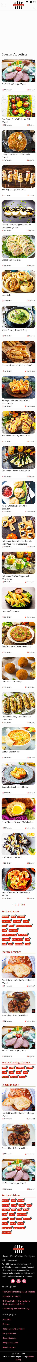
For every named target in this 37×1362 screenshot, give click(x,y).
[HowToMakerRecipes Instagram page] (34, 2)
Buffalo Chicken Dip (11, 752)
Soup (11, 944)
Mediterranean (22, 1214)
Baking (4, 1068)
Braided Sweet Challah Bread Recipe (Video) (18, 981)
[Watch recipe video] (33, 80)
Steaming (14, 1077)
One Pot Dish (23, 935)
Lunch (4, 930)
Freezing (30, 1068)
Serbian (13, 1223)
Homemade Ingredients (24, 926)
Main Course (13, 930)
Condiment (17, 921)
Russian (5, 1223)
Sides (28, 939)
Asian (13, 1200)
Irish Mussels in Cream (12, 857)
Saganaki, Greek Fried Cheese (15, 787)
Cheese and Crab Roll (11, 260)
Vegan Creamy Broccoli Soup (14, 330)
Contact (6, 1324)
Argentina (5, 1200)
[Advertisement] (18, 30)
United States (6, 1232)
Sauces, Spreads (17, 939)
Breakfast (21, 917)
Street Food (19, 944)
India (14, 1210)
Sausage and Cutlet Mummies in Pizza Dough (16, 402)
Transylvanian (7, 1228)
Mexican (5, 1219)
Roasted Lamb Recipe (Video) (15, 1015)
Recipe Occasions (10, 1342)
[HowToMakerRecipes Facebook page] (31, 2)
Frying (4, 1072)
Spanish (21, 1223)
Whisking (23, 1077)
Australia (21, 1200)
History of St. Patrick (12, 1296)
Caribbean (5, 1205)
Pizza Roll (6, 295)
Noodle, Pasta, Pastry (9, 935)
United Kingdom (19, 1228)
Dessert (26, 921)
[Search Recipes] (34, 8)
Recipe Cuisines (9, 1338)
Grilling (11, 1072)
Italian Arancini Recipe (12, 681)
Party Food (6, 939)
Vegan (28, 944)
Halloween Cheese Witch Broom (16, 470)
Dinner (4, 926)
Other (26, 1072)
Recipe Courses (9, 1333)
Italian (26, 1210)
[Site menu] (4, 5)
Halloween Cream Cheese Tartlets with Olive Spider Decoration (17, 542)
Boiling (12, 1068)
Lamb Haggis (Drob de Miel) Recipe (17, 822)
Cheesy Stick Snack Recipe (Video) (17, 365)
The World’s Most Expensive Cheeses (19, 1292)
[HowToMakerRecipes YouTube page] (27, 2)
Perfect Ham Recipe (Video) (14, 84)
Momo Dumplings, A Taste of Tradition (14, 507)
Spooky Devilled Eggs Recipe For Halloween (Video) (16, 226)
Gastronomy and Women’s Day (16, 1308)
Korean (12, 1214)
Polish (19, 1219)
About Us (6, 1319)
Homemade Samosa (10, 611)
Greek (29, 1205)
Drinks (11, 926)
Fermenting (21, 1068)
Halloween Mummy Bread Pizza (16, 435)
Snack (4, 944)
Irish (19, 1210)
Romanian (27, 1219)
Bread (13, 917)
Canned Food (6, 921)
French (14, 1205)
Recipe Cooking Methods (13, 1329)
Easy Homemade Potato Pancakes (16, 646)
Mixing (19, 1072)
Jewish (4, 1214)
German (22, 1205)
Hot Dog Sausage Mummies (14, 189)
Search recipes (9, 1347)
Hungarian (6, 1210)
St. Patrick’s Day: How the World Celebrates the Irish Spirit (16, 1302)
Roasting (5, 1077)
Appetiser (5, 917)
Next (23, 905)
